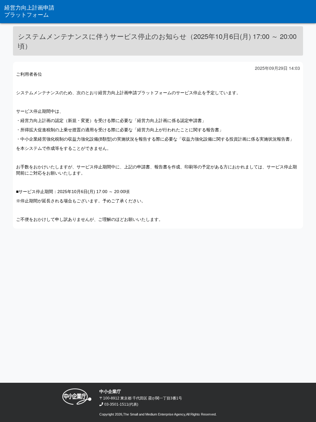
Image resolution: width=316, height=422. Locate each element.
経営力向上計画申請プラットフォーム (29, 11)
